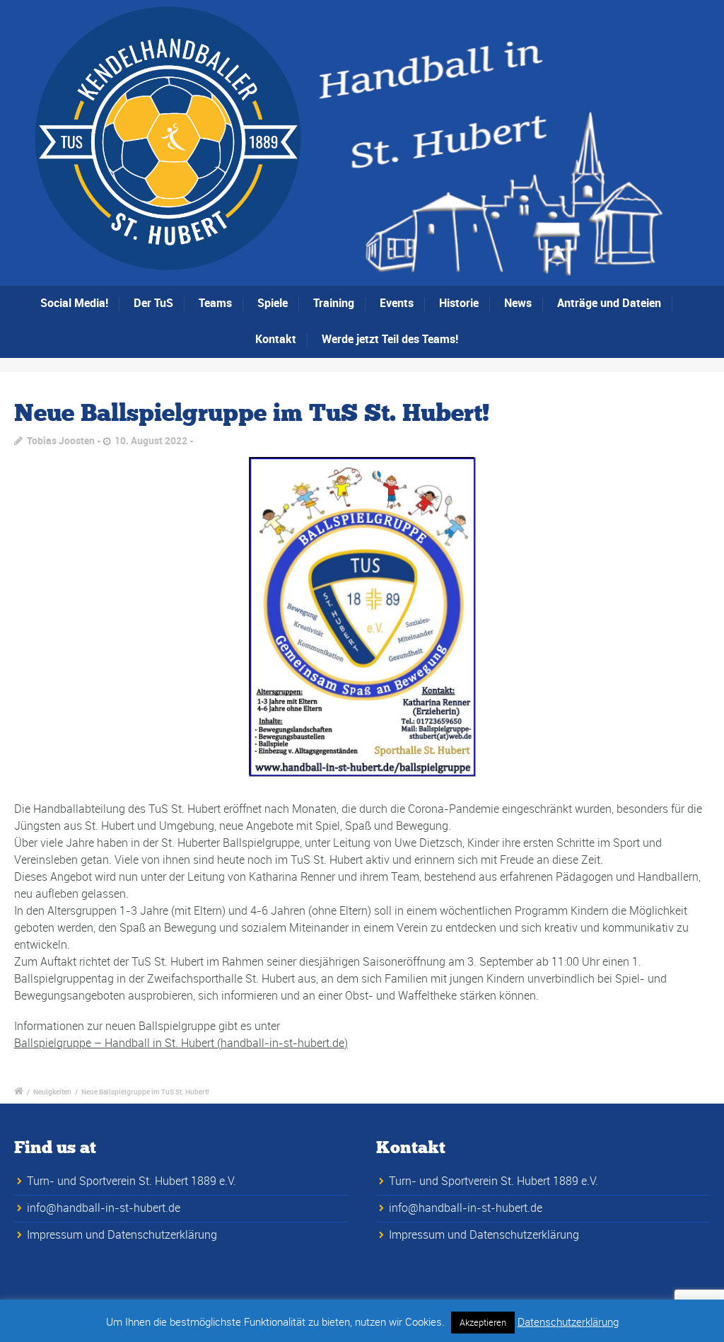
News (518, 303)
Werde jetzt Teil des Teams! (390, 339)
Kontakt (275, 339)
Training (333, 303)
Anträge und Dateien (609, 303)
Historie (459, 303)
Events (397, 303)
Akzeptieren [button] (483, 1322)
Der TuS (153, 303)
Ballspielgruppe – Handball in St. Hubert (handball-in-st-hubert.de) (181, 1043)
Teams (215, 303)
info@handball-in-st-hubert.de (103, 1207)
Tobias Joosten (61, 440)
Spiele (272, 303)
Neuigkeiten (52, 1092)
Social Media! (74, 303)
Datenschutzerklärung (568, 1321)
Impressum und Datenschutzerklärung (122, 1234)
